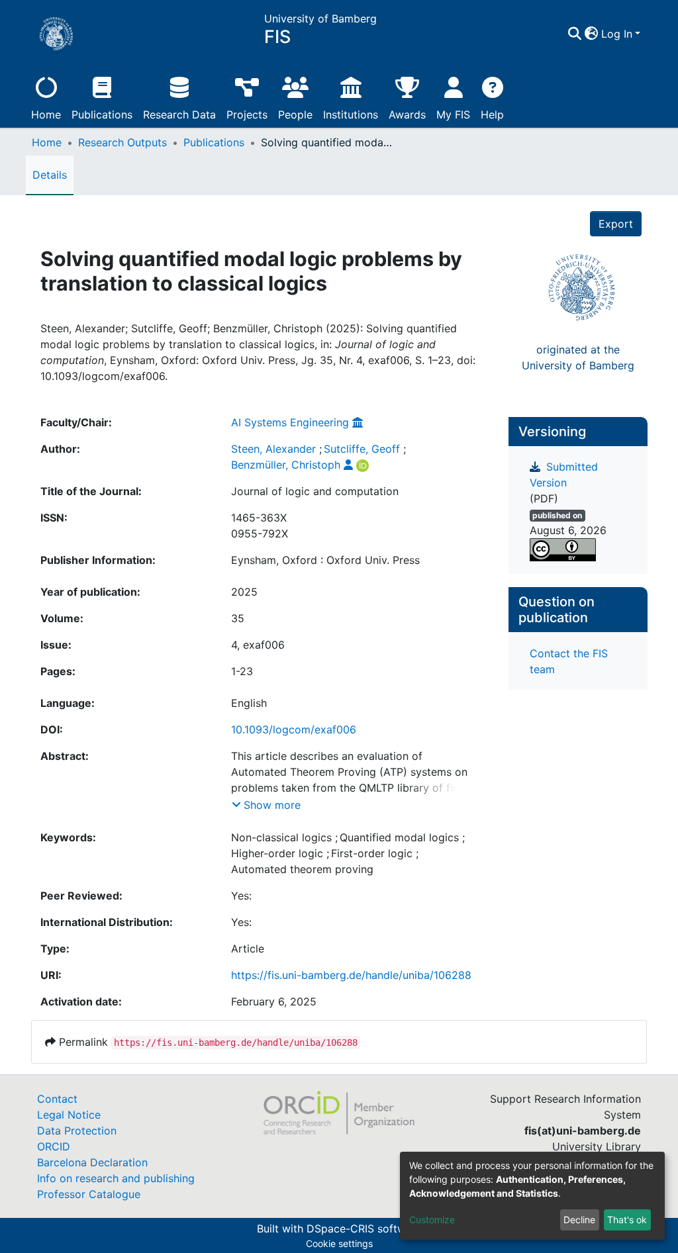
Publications (102, 114)
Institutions (350, 114)
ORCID (53, 1146)
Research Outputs (122, 142)
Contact (57, 1098)
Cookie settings (339, 1243)
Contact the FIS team (569, 661)
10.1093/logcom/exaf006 (293, 729)
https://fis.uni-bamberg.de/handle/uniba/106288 (351, 975)
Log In (616, 33)
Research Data (179, 114)
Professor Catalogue (88, 1194)
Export (616, 223)
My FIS (453, 114)
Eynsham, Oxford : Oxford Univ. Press (325, 560)
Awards (407, 114)
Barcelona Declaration (92, 1162)
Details (49, 174)
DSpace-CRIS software (364, 1228)
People (295, 114)
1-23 (242, 671)
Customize (432, 1219)
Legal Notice (69, 1114)
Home (46, 114)
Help (492, 114)
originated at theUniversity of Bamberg (578, 357)
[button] (591, 34)
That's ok (627, 1219)
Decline (579, 1219)
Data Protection (77, 1130)
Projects (246, 114)
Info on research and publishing (116, 1178)
